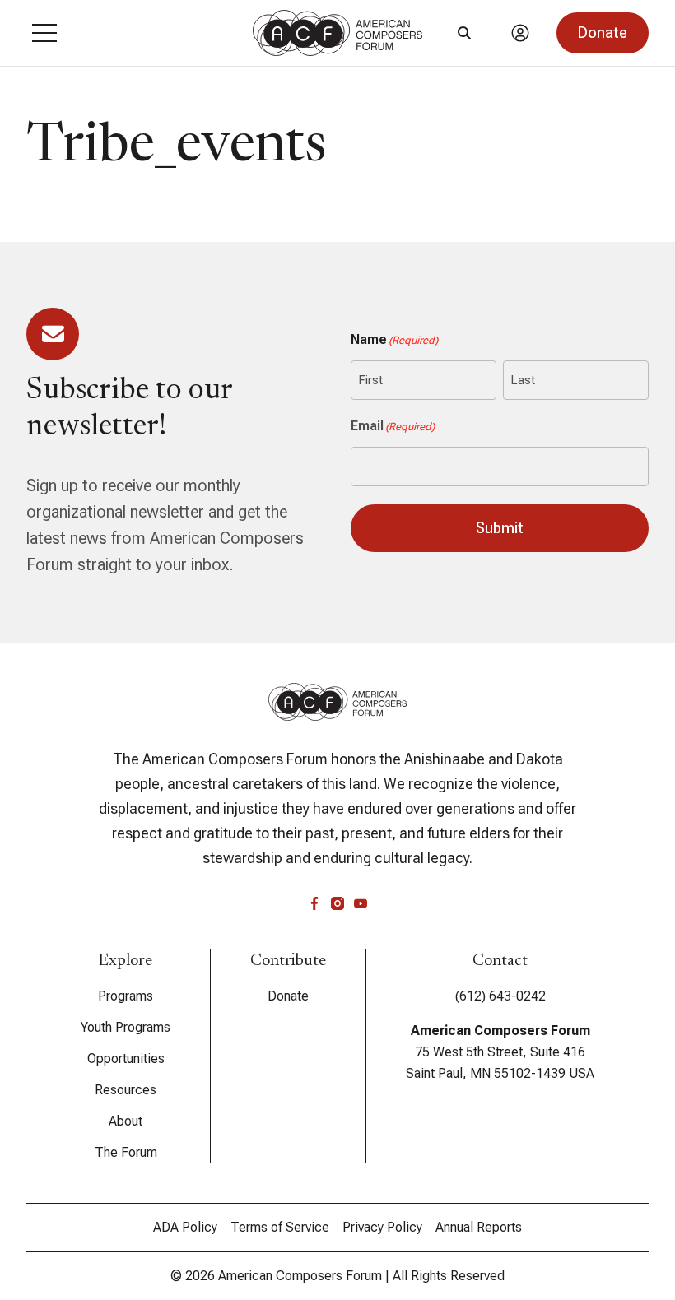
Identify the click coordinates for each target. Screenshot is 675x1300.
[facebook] (314, 903)
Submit (500, 527)
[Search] (464, 33)
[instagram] (337, 903)
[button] (44, 33)
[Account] (520, 33)
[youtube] (360, 903)
